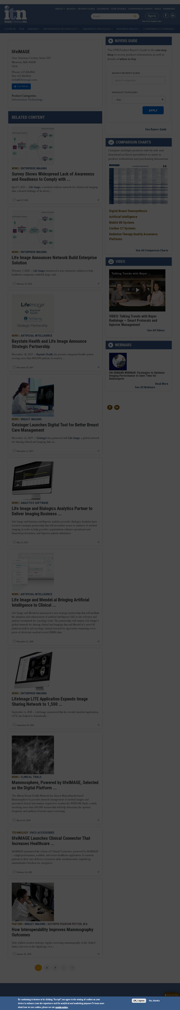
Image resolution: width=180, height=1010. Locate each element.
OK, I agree (138, 1000)
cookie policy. (61, 1007)
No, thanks (154, 1000)
